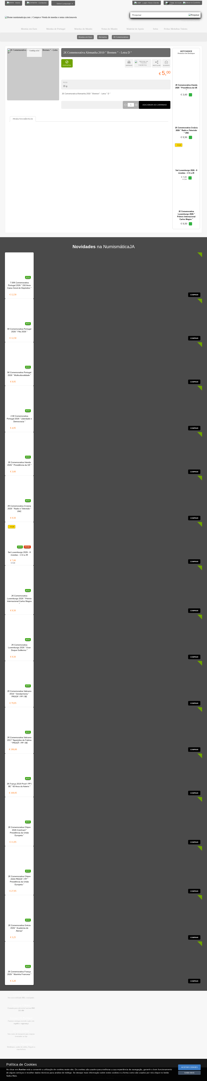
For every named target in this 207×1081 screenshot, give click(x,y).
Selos (155, 29)
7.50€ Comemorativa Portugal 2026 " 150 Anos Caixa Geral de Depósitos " (19, 285)
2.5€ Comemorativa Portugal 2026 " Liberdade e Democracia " (19, 419)
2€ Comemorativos (120, 37)
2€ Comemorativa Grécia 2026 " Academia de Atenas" (19, 928)
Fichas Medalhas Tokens (175, 29)
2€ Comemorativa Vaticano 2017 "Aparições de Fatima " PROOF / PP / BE (19, 740)
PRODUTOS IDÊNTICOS (23, 119)
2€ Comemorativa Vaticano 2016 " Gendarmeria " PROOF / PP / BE (19, 694)
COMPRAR (194, 295)
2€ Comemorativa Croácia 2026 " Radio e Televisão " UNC (19, 509)
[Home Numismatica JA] (41, 15)
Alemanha (103, 37)
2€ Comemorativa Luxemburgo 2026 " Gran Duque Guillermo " (19, 647)
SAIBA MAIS (189, 1073)
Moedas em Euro (85, 37)
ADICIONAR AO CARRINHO (155, 105)
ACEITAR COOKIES (189, 1067)
